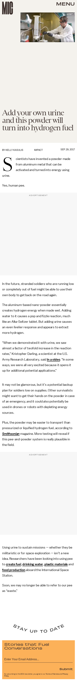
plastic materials (56, 564)
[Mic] (7, 8)
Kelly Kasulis (14, 150)
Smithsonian (11, 433)
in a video (53, 359)
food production (13, 570)
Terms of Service (52, 674)
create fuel (13, 564)
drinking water (32, 564)
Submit (66, 669)
